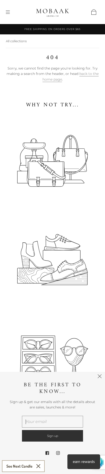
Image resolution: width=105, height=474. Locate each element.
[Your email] (52, 422)
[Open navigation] (11, 12)
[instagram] (57, 452)
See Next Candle (19, 466)
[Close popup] (99, 377)
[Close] (38, 466)
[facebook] (47, 452)
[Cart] (93, 12)
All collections (16, 41)
